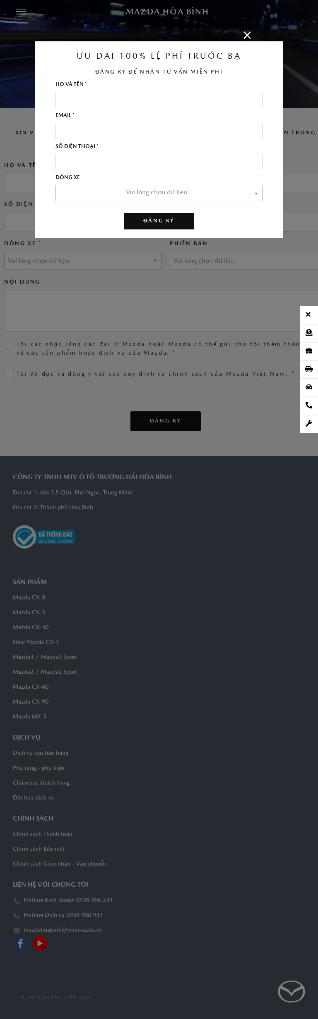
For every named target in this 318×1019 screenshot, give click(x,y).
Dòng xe (67, 177)
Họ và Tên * (71, 84)
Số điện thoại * (77, 146)
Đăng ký (159, 221)
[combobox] (159, 193)
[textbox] (159, 192)
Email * (65, 115)
